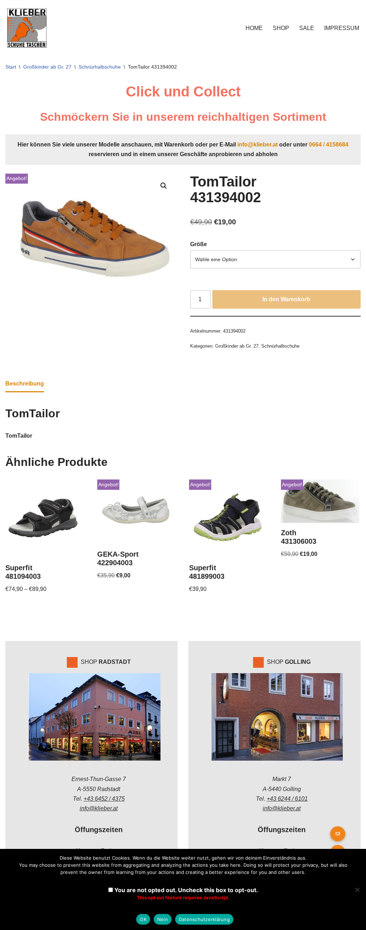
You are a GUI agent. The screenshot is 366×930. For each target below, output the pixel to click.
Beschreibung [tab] (24, 384)
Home (254, 28)
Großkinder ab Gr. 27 (47, 67)
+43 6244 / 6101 (287, 799)
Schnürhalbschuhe (100, 67)
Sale (306, 28)
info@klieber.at (257, 144)
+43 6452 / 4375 (104, 799)
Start (10, 67)
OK (143, 919)
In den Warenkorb (286, 299)
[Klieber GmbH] (26, 27)
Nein (162, 919)
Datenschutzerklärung (204, 919)
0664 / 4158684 (328, 144)
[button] (163, 185)
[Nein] (357, 889)
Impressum (341, 28)
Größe (198, 244)
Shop (281, 28)
